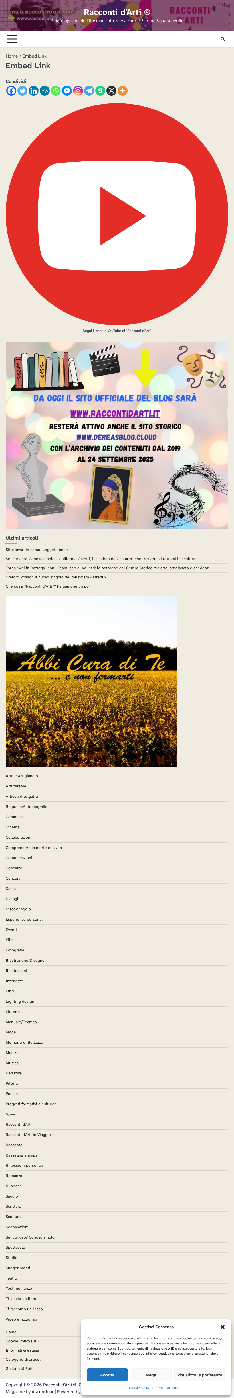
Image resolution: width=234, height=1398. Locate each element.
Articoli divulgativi (22, 796)
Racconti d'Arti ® (117, 12)
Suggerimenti (18, 1267)
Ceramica (14, 816)
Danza (11, 888)
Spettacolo (15, 1247)
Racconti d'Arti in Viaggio (28, 1134)
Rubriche (14, 1185)
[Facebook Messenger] (67, 91)
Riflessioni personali (24, 1165)
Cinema (12, 827)
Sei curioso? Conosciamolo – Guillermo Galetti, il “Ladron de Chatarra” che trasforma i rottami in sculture (101, 558)
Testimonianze (19, 1288)
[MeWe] (45, 91)
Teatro (11, 1278)
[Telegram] (89, 91)
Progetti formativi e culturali (31, 1103)
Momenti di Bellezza (24, 1042)
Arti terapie (16, 786)
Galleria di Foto (20, 1368)
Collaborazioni (18, 837)
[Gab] (100, 91)
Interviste (14, 980)
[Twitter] (22, 91)
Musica (12, 1062)
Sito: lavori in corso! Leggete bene (37, 549)
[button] (222, 1327)
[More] (123, 91)
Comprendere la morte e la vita (34, 847)
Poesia (12, 1093)
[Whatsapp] (56, 91)
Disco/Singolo (18, 909)
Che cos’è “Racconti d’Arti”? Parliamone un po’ (48, 586)
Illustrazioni (16, 970)
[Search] (222, 39)
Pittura (12, 1083)
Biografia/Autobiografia (26, 806)
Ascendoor (43, 1392)
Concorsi (14, 878)
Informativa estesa (166, 1387)
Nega (151, 1375)
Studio (11, 1257)
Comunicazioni (19, 857)
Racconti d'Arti (19, 1124)
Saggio (12, 1196)
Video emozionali (21, 1319)
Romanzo (14, 1175)
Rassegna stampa (21, 1155)
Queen (12, 1114)
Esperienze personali (25, 919)
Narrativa (14, 1073)
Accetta (107, 1375)
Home (11, 1331)
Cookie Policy (139, 1387)
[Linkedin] (34, 91)
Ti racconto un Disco (24, 1308)
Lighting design (20, 1001)
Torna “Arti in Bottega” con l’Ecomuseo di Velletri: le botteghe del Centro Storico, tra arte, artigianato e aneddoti (107, 567)
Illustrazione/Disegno (25, 960)
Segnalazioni (17, 1226)
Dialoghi (13, 898)
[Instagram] (78, 91)
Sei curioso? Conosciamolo (30, 1237)
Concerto (14, 868)
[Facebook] (11, 91)
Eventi (11, 929)
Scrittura (13, 1206)
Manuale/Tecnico (21, 1021)
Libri (10, 991)
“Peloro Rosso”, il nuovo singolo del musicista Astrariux (56, 577)
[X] (111, 91)
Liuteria (13, 1011)
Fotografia (15, 950)
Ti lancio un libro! (21, 1298)
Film (10, 939)
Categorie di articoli (24, 1359)
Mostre (12, 1052)
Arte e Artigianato (22, 775)
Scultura (13, 1216)
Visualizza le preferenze (199, 1375)
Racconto (14, 1144)
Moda (11, 1032)
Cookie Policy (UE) (22, 1341)
